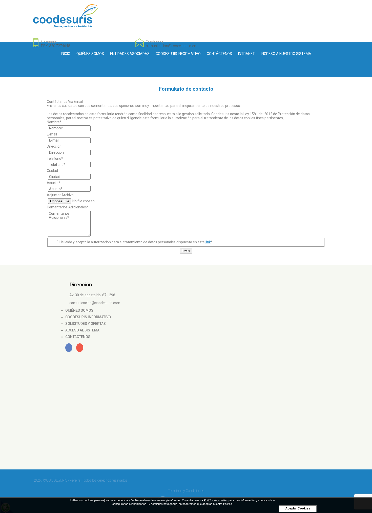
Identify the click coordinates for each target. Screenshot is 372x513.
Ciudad (52, 171)
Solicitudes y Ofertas (85, 324)
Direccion (54, 146)
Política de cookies (216, 500)
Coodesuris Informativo (178, 54)
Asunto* (53, 183)
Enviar (186, 251)
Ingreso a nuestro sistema (286, 54)
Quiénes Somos (90, 54)
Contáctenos (219, 54)
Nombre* (54, 122)
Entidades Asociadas (130, 54)
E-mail (52, 134)
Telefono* (55, 158)
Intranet (246, 54)
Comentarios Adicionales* (68, 207)
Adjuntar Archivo (60, 195)
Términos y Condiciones (186, 491)
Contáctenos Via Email (65, 102)
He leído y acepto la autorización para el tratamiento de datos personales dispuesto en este (136, 242)
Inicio (65, 54)
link (208, 242)
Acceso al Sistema (82, 330)
